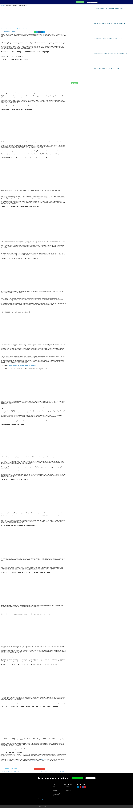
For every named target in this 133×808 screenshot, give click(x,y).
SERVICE (63, 2)
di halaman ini (15, 760)
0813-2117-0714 (32, 762)
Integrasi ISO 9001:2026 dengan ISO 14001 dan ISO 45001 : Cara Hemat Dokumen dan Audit (109, 23)
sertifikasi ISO (12, 762)
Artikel (4, 5)
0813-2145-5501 (33, 760)
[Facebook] (83, 787)
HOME (48, 2)
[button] (35, 32)
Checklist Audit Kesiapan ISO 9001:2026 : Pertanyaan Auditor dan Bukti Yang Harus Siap (108, 8)
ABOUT (52, 2)
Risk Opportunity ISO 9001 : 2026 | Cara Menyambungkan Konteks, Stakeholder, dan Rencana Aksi (110, 53)
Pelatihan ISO (3, 53)
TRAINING (58, 2)
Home (1, 5)
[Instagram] (80, 787)
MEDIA (69, 2)
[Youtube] (85, 787)
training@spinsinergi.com (44, 799)
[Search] (97, 2)
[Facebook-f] (93, 806)
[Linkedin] (78, 787)
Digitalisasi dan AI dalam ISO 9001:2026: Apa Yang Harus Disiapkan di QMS (106, 68)
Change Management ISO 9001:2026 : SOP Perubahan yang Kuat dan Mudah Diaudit (108, 38)
